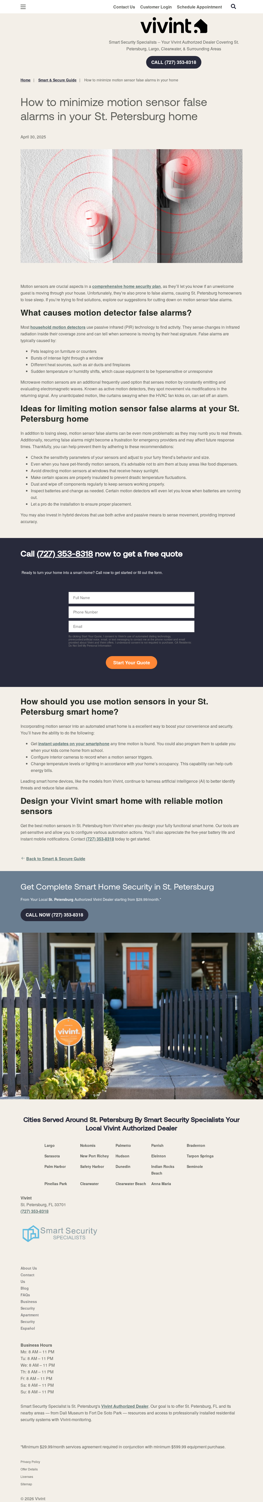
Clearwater (89, 1183)
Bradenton (196, 1145)
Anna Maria (161, 1183)
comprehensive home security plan (126, 286)
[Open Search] (233, 6)
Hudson (122, 1155)
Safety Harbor (92, 1166)
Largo (49, 1145)
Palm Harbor (55, 1166)
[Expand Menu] (90, 24)
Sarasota (52, 1155)
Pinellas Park (55, 1183)
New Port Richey (94, 1155)
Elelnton (158, 1155)
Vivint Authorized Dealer (124, 1406)
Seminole (195, 1166)
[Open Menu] (23, 7)
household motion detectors (58, 327)
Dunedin (123, 1166)
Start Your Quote (131, 662)
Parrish (157, 1145)
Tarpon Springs (200, 1155)
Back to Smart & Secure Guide (55, 859)
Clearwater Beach (131, 1183)
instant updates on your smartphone (73, 744)
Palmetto (123, 1145)
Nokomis (88, 1145)
